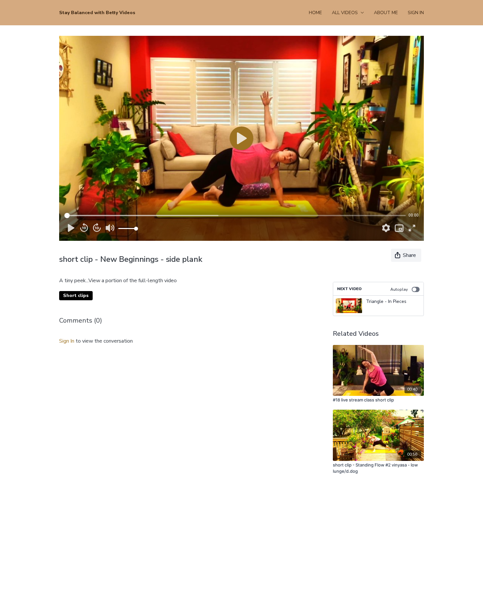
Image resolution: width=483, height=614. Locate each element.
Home (315, 13)
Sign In (416, 13)
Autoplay (399, 289)
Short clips (76, 295)
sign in (66, 341)
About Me (386, 13)
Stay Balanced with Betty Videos (97, 13)
